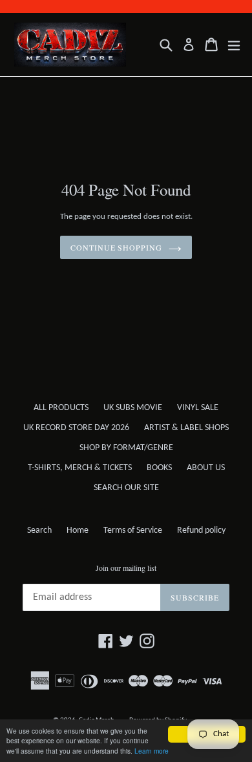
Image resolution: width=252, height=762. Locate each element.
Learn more (151, 751)
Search (39, 530)
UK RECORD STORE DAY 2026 (76, 428)
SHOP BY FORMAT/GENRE (126, 448)
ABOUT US (206, 468)
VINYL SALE (197, 408)
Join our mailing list (126, 567)
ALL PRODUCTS (61, 408)
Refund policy (201, 530)
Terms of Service (132, 530)
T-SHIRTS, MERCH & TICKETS (80, 468)
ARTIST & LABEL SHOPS (186, 428)
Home (78, 530)
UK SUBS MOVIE (132, 408)
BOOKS (159, 468)
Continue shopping (116, 247)
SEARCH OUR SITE (126, 488)
